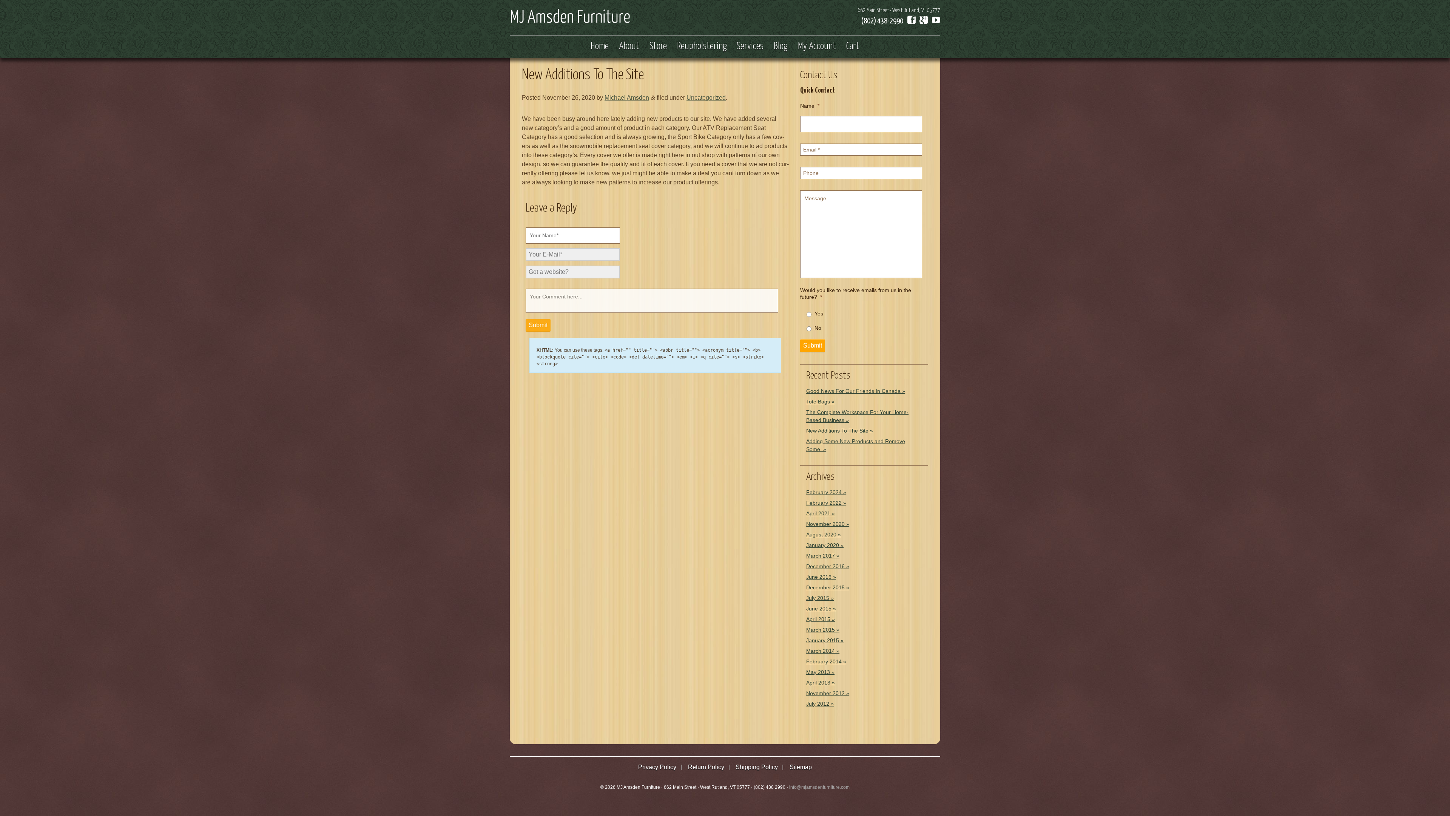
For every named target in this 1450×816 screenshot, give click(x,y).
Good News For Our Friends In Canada (853, 391)
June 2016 (818, 577)
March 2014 (820, 651)
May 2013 (818, 672)
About (629, 46)
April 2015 (818, 619)
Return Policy (706, 767)
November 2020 (825, 524)
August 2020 (821, 535)
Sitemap (801, 767)
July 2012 (817, 704)
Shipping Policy (757, 767)
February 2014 (824, 661)
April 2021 (818, 513)
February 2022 (824, 503)
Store (658, 46)
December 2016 (825, 566)
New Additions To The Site (837, 431)
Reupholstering (702, 46)
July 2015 (817, 598)
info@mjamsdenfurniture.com (819, 787)
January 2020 (822, 545)
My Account (817, 46)
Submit (812, 345)
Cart (852, 46)
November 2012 (825, 693)
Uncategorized (706, 97)
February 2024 (824, 492)
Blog (781, 46)
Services (750, 46)
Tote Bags (818, 402)
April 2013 (818, 683)
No (817, 328)
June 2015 (818, 609)
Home (600, 46)
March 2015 (820, 630)
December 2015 (825, 587)
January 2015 (822, 640)
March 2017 (820, 556)
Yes (818, 314)
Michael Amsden (627, 97)
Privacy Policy (657, 767)
